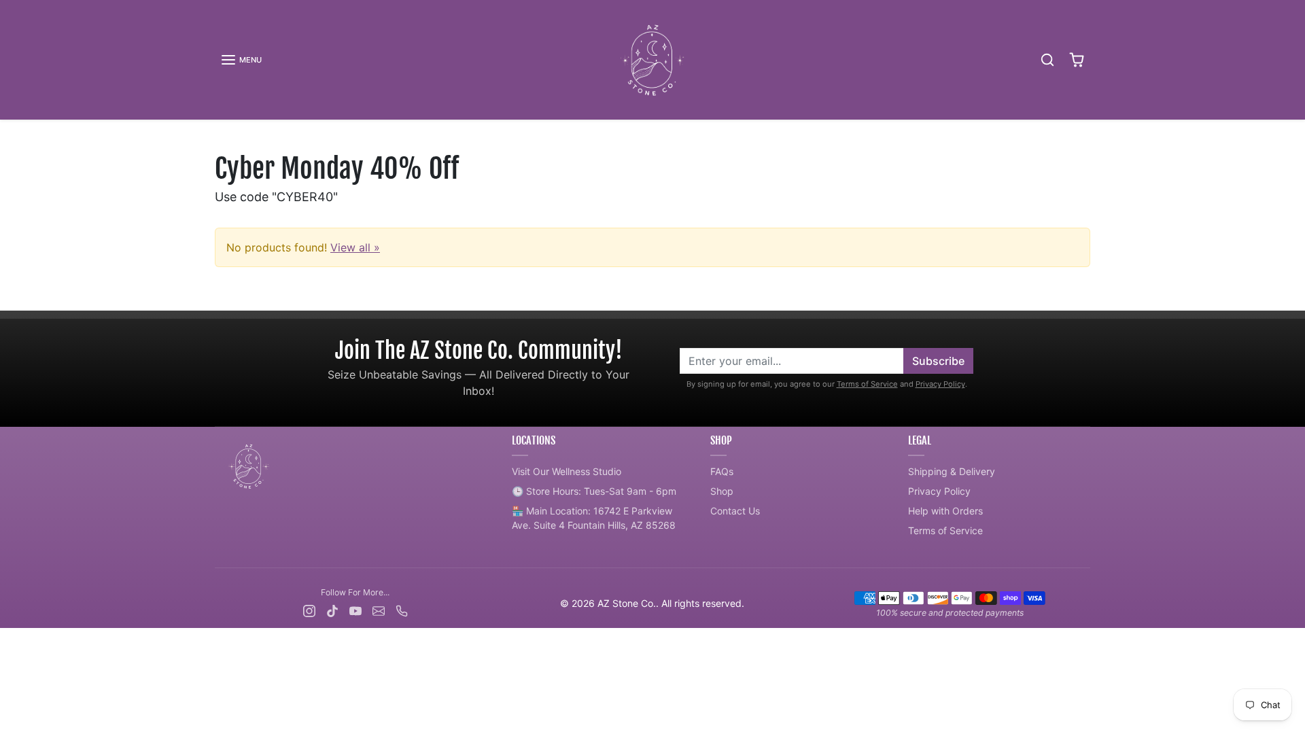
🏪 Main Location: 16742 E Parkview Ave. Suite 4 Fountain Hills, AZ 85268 (594, 518)
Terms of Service (867, 384)
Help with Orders (945, 511)
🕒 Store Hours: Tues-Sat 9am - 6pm (594, 491)
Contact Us (735, 511)
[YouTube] (355, 610)
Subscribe (938, 361)
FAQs (721, 471)
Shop (721, 491)
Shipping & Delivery (951, 471)
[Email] (378, 610)
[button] (241, 60)
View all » (355, 247)
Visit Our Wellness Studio (566, 471)
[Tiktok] (332, 610)
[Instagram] (309, 610)
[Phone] (401, 610)
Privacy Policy (940, 384)
